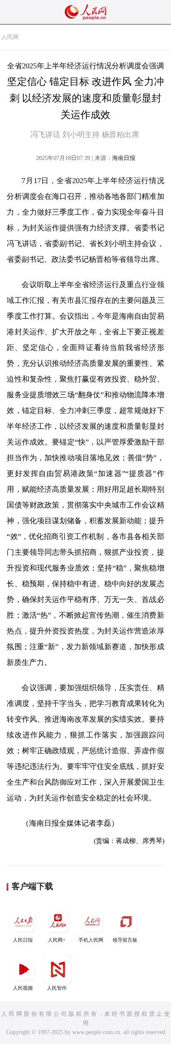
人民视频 (23, 988)
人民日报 (23, 940)
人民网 (10, 37)
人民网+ (57, 940)
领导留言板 (124, 940)
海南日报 (123, 158)
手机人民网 (90, 940)
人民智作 (57, 988)
